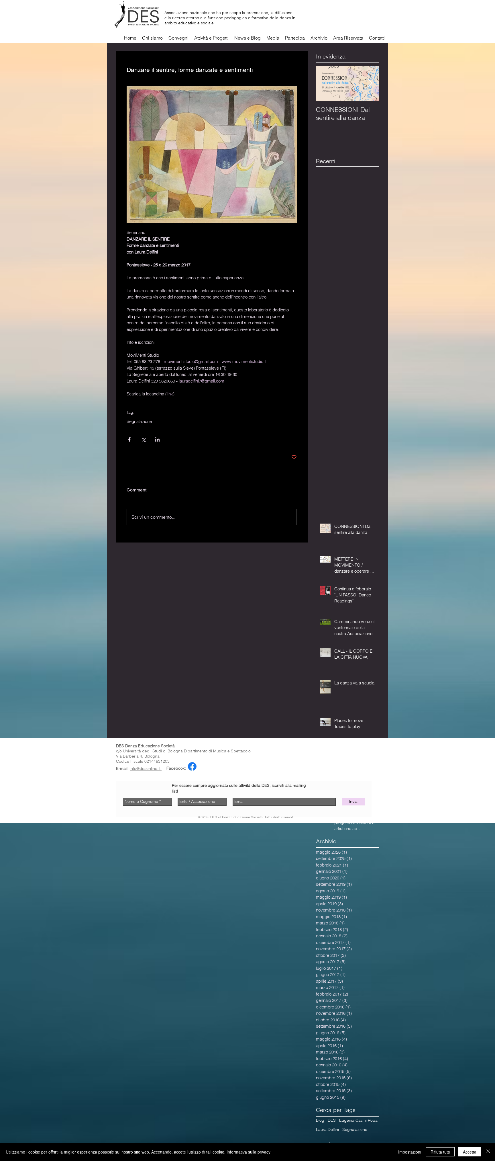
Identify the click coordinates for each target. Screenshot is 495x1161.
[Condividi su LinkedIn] (157, 439)
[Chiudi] (488, 1151)
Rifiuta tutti (440, 1152)
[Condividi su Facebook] (129, 439)
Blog (320, 1120)
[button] (273, 38)
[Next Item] (369, 83)
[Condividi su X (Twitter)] (143, 439)
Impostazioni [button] (409, 1152)
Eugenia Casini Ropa (358, 1120)
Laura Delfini (327, 1129)
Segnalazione (139, 421)
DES (332, 1120)
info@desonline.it (146, 768)
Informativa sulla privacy (248, 1152)
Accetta (469, 1152)
